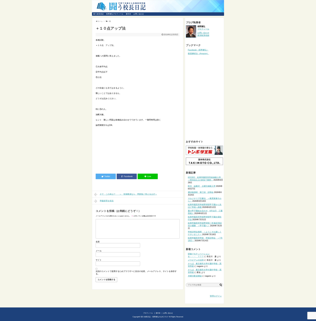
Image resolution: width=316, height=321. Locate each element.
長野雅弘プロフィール (114, 14)
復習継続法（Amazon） (198, 53)
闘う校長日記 (98, 14)
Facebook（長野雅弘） (198, 50)
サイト (99, 260)
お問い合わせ (138, 14)
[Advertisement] (116, 151)
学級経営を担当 (107, 201)
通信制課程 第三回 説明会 (201, 192)
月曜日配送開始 (195, 276)
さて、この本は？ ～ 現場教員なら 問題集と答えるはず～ (128, 194)
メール (99, 251)
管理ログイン (216, 296)
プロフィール (203, 29)
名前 (98, 242)
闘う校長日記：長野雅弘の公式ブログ (154, 317)
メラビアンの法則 (196, 260)
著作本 (128, 14)
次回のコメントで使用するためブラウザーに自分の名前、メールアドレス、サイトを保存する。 (136, 272)
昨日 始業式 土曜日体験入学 (202, 186)
